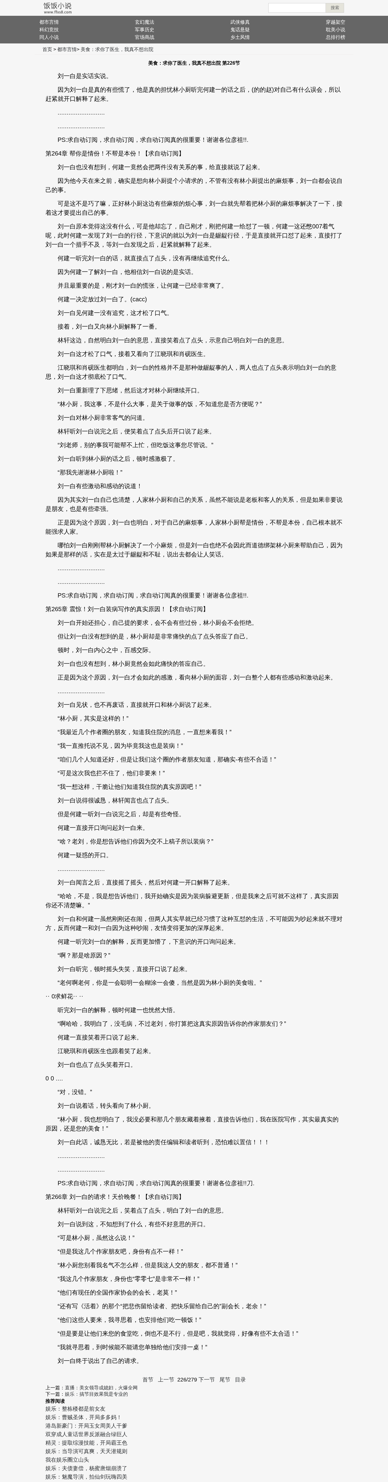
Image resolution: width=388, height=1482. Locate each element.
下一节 (207, 1380)
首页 (47, 49)
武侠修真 (240, 22)
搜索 (335, 7)
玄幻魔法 (144, 22)
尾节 (224, 1380)
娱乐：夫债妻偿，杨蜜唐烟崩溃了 (86, 1468)
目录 (240, 1380)
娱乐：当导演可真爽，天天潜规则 (86, 1451)
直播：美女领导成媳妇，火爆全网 (101, 1387)
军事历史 (144, 29)
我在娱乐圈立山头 (67, 1460)
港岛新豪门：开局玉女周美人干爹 (86, 1426)
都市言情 (49, 22)
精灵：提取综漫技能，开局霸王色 (86, 1443)
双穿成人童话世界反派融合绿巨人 (86, 1434)
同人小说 (49, 37)
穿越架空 (335, 22)
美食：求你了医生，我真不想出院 (117, 49)
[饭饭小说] (57, 8)
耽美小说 (335, 29)
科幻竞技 (49, 29)
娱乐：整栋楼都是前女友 (75, 1409)
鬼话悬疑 (240, 29)
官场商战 (144, 37)
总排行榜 (335, 37)
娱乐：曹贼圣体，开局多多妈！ (83, 1417)
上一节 (166, 1380)
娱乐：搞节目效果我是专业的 (96, 1394)
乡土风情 (240, 37)
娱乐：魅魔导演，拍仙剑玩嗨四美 (86, 1477)
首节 (147, 1380)
